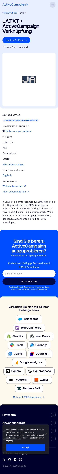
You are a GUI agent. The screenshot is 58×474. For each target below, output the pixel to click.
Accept (25, 447)
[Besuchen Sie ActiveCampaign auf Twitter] (4, 459)
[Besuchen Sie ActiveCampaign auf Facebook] (9, 459)
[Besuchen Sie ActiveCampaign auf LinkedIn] (15, 459)
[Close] (46, 433)
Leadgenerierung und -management (21, 120)
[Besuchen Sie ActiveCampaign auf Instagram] (20, 459)
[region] (25, 439)
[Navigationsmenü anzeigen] (53, 5)
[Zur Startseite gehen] (15, 4)
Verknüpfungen (9, 13)
